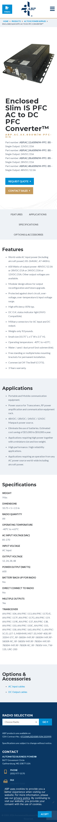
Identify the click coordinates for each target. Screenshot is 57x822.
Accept (45, 814)
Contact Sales (18, 190)
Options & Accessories (28, 234)
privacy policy (22, 798)
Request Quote (18, 181)
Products (16, 21)
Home (5, 21)
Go (45, 721)
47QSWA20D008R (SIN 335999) (36, 736)
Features (16, 214)
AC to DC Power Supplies (35, 21)
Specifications (28, 224)
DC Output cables (17, 691)
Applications (38, 214)
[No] (53, 802)
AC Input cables (16, 686)
